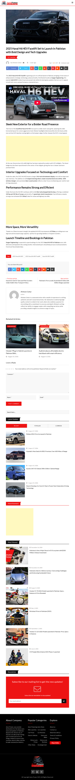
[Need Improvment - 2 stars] (8, 368)
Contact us (53, 730)
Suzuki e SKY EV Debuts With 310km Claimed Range (42, 468)
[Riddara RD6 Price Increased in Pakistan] (15, 437)
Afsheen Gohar (26, 292)
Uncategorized (42, 745)
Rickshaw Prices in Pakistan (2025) (40, 611)
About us (52, 727)
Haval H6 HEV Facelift (48, 256)
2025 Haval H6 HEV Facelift (32, 256)
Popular (37, 426)
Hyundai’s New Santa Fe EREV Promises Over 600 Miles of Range (46, 451)
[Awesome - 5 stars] (13, 368)
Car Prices (31, 732)
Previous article (12, 278)
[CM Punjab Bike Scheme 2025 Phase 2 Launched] (17, 657)
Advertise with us (55, 732)
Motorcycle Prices (34, 741)
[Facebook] (10, 269)
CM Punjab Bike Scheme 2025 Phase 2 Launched (44, 652)
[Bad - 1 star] (6, 368)
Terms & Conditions (56, 735)
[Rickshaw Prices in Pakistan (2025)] (17, 616)
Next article (64, 278)
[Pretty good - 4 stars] (11, 368)
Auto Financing (32, 727)
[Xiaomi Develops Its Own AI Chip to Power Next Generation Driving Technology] (15, 489)
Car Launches (11, 57)
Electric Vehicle (32, 735)
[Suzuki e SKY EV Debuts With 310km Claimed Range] (15, 472)
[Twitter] (14, 269)
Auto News (41, 727)
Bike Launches (32, 730)
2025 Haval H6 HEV (18, 256)
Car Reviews (41, 732)
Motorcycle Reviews (43, 741)
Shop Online (55, 743)
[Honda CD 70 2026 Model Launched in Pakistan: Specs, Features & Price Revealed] (17, 596)
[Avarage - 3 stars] (10, 368)
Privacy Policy (54, 738)
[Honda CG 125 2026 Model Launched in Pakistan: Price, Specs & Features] (17, 637)
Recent (16, 426)
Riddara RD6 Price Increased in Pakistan (38, 434)
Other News (31, 745)
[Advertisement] (37, 148)
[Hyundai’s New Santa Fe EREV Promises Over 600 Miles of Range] (15, 455)
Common (58, 426)
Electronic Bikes (44, 736)
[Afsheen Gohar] (24, 62)
